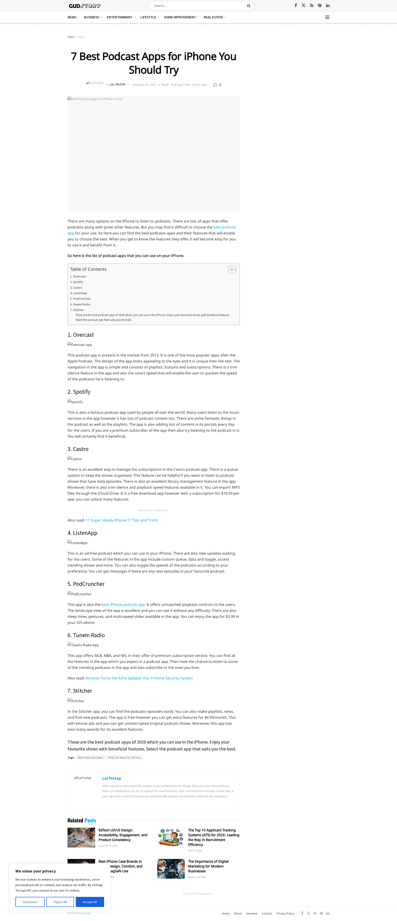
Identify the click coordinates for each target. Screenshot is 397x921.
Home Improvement (180, 17)
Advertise (251, 913)
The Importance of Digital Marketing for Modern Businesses (208, 866)
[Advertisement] (289, 69)
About (238, 913)
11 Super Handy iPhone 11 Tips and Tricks (122, 520)
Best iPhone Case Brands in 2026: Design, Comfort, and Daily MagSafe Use (120, 866)
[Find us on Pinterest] (319, 5)
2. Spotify (76, 282)
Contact (267, 913)
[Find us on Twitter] (303, 5)
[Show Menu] (327, 17)
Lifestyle (148, 17)
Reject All (60, 902)
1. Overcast (78, 276)
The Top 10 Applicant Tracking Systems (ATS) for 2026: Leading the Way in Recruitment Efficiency (213, 837)
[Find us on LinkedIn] (327, 5)
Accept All (90, 902)
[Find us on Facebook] (296, 5)
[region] (59, 888)
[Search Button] (249, 5)
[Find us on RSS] (311, 5)
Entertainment (120, 17)
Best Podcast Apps (90, 757)
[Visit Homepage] (85, 5)
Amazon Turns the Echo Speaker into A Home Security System (139, 678)
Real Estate (213, 17)
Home (71, 37)
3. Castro (76, 287)
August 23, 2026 (108, 845)
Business (91, 17)
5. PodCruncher (80, 299)
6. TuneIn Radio (80, 304)
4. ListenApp (78, 293)
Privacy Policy (285, 913)
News (72, 17)
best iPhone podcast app (123, 604)
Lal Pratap (118, 85)
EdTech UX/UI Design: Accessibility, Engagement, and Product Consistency (123, 835)
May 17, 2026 (195, 850)
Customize (30, 902)
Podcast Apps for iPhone (124, 757)
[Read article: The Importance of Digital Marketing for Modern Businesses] (171, 869)
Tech (81, 37)
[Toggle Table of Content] (230, 270)
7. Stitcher (77, 310)
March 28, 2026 (197, 877)
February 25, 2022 (144, 85)
